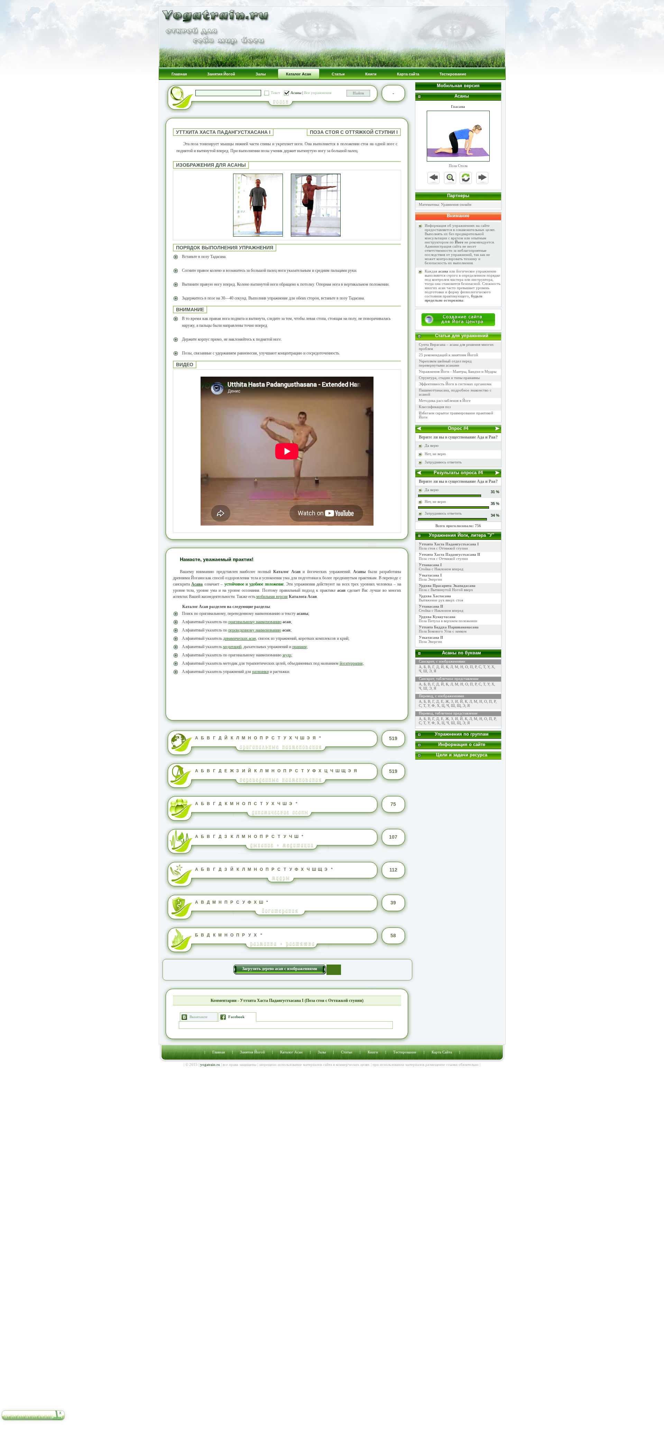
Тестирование (404, 1052)
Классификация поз (435, 407)
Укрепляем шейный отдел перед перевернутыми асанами (445, 363)
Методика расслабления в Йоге (445, 400)
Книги (373, 1052)
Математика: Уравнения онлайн (445, 204)
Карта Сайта (442, 1052)
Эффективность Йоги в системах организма (455, 384)
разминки (260, 671)
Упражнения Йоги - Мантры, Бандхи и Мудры (457, 371)
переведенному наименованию (254, 630)
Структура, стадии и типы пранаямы (449, 378)
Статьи (346, 1052)
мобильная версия (272, 596)
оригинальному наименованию (255, 621)
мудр (287, 655)
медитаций (232, 646)
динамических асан (239, 638)
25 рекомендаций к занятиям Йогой (448, 355)
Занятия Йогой (252, 1052)
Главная (218, 1052)
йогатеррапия (351, 663)
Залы (322, 1052)
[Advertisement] (287, 696)
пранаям (299, 646)
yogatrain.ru (210, 1064)
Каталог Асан (291, 1052)
